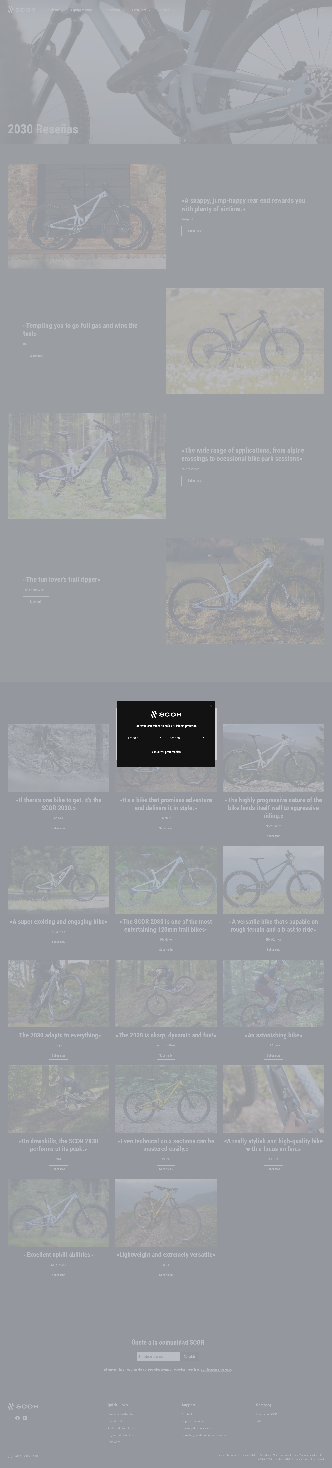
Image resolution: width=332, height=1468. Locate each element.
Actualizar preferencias (166, 752)
